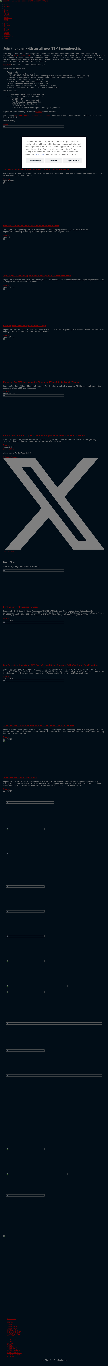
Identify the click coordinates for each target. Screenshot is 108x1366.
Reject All (53, 160)
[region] (54, 152)
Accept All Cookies (72, 160)
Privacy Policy (40, 154)
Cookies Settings (35, 160)
